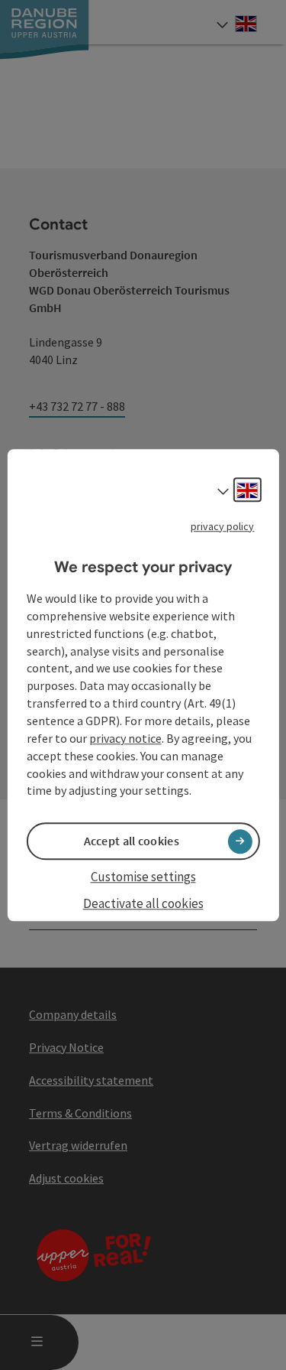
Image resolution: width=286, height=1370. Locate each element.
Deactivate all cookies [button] (143, 903)
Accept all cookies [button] (131, 841)
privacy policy (222, 526)
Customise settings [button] (143, 877)
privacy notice (125, 738)
